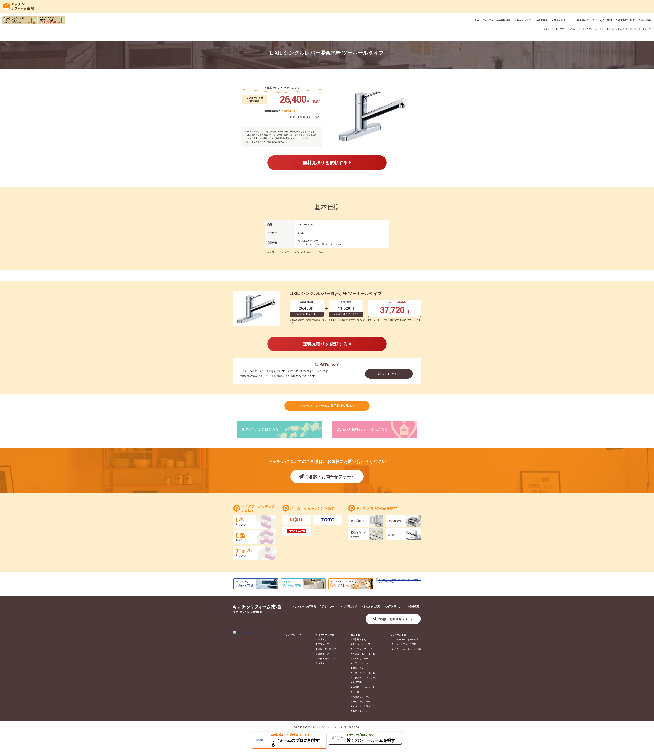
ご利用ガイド (581, 20)
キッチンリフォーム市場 (405, 639)
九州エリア (323, 663)
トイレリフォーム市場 (404, 644)
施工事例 (355, 635)
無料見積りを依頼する (326, 162)
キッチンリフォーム (362, 649)
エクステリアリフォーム (364, 677)
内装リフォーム (360, 668)
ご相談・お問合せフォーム (329, 476)
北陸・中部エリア (326, 649)
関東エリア (323, 644)
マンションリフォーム (363, 706)
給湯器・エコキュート (363, 687)
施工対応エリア (626, 20)
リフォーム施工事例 (305, 606)
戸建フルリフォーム (362, 701)
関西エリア (323, 653)
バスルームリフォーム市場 (407, 649)
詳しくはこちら (388, 373)
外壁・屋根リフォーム (363, 673)
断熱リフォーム (360, 711)
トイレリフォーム (361, 658)
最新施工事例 (359, 639)
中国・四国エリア (326, 658)
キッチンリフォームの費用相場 (493, 20)
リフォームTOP (293, 635)
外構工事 (357, 682)
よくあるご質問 (603, 20)
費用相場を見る (326, 405)
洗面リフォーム (360, 663)
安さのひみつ (560, 20)
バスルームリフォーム (363, 653)
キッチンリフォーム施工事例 (532, 20)
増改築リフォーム (361, 696)
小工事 (355, 692)
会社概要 (645, 20)
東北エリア (323, 639)
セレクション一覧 (361, 644)
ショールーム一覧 (325, 635)
